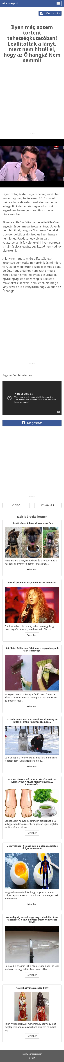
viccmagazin (10, 3)
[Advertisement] (32, 100)
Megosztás (52, 13)
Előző (17, 505)
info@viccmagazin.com (32, 1054)
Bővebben (32, 569)
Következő (46, 505)
